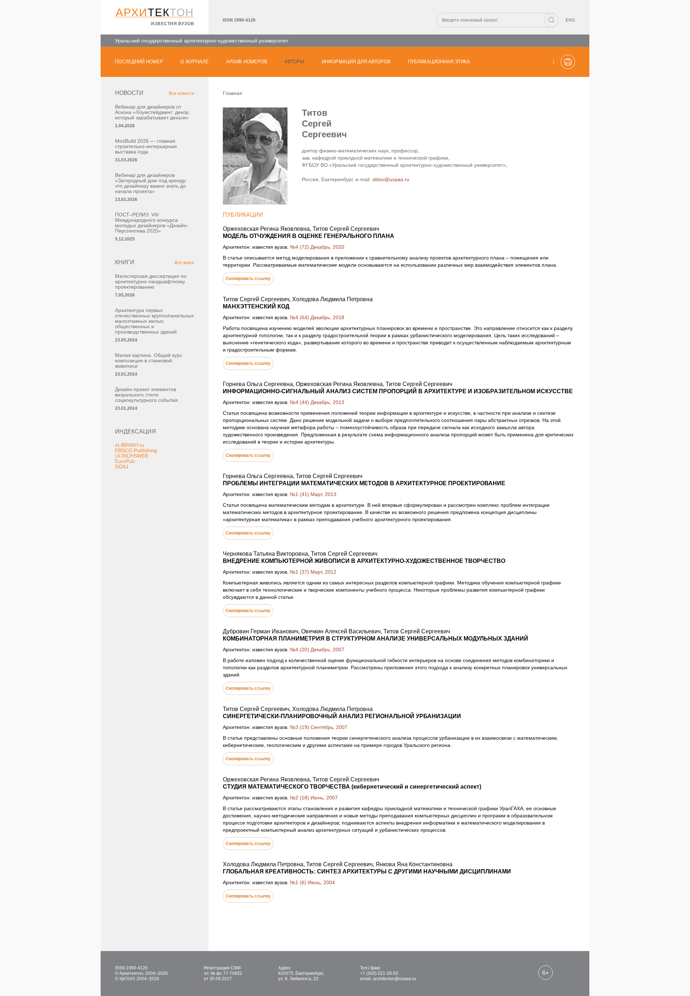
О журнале (194, 61)
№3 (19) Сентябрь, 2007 (319, 727)
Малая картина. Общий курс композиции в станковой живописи (148, 360)
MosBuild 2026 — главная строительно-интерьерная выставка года (146, 146)
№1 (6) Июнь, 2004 (312, 882)
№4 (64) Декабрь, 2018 (317, 317)
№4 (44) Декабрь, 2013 (317, 402)
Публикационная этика (439, 61)
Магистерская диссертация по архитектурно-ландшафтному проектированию (151, 281)
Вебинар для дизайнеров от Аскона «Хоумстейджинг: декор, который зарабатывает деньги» (152, 112)
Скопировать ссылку (248, 278)
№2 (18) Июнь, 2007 (314, 797)
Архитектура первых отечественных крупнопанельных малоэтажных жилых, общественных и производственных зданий (154, 321)
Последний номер (139, 61)
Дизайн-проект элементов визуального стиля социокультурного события (146, 394)
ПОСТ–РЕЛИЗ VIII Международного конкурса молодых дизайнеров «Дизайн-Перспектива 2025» (151, 223)
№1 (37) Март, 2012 (313, 572)
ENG (570, 20)
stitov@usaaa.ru (390, 179)
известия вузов (172, 23)
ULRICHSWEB (131, 456)
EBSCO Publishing (136, 450)
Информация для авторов (356, 61)
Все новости (181, 93)
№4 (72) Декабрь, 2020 (317, 247)
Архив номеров (246, 61)
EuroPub (125, 461)
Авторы (294, 61)
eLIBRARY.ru (129, 445)
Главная (232, 93)
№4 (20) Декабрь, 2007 (317, 649)
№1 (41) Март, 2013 (313, 494)
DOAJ (121, 466)
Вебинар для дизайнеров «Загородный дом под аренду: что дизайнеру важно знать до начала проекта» (151, 183)
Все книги (184, 262)
